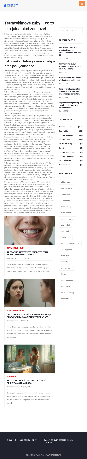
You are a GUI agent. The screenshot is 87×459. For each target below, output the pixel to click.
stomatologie (66, 268)
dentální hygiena (67, 219)
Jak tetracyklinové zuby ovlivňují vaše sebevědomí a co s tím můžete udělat (29, 316)
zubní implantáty (67, 280)
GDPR (36, 443)
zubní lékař (65, 225)
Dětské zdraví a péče (71, 144)
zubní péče (65, 286)
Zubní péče (11, 376)
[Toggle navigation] (82, 3)
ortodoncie (65, 200)
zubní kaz (65, 256)
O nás (9, 440)
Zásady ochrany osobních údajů (58, 440)
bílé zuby (64, 262)
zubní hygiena (66, 188)
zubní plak (65, 231)
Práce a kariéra (71, 161)
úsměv (63, 274)
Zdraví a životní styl (71, 156)
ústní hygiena (66, 250)
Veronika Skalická (13, 258)
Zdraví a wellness (71, 135)
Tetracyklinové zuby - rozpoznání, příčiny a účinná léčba (26, 381)
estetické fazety (67, 293)
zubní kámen (66, 213)
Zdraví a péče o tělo (71, 152)
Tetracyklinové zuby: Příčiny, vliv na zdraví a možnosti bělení (27, 253)
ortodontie (65, 299)
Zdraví (71, 148)
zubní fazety (66, 207)
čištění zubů (65, 237)
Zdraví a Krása (71, 165)
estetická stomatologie (70, 243)
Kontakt (49, 443)
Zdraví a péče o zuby (15, 248)
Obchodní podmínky (28, 440)
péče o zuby (66, 182)
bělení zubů (65, 194)
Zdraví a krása (71, 139)
